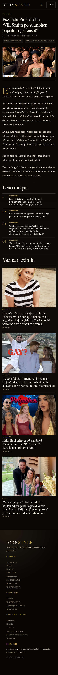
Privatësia (10, 627)
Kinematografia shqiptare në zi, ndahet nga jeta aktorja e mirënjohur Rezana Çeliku (29, 215)
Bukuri (10, 569)
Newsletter (10, 638)
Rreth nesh (10, 620)
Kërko (9, 598)
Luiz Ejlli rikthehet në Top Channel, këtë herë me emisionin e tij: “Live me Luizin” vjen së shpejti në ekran (25, 201)
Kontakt (9, 624)
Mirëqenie (11, 576)
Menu (51, 5)
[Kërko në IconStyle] (41, 5)
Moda (9, 566)
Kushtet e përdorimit (14, 631)
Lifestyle (11, 573)
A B (3, 36)
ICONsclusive (13, 587)
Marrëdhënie (13, 580)
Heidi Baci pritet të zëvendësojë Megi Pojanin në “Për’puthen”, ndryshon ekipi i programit (22, 444)
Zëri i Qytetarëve (15, 605)
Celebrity (11, 562)
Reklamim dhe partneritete (17, 635)
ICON (16, 5)
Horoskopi (11, 583)
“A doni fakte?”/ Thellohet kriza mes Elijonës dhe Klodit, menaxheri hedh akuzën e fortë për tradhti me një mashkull (28, 382)
